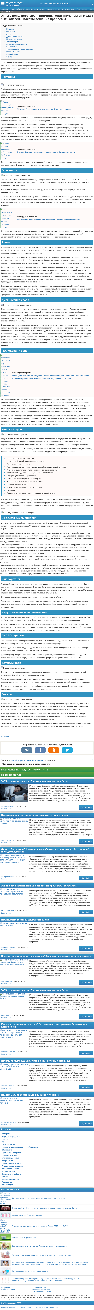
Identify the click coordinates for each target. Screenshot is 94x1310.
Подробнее (86, 807)
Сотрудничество (39, 1287)
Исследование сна (14, 39)
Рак (3, 1142)
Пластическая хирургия (12, 1166)
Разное (5, 1139)
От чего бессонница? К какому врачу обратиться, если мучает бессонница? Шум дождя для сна (45, 850)
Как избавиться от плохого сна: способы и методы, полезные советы (48, 220)
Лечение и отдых (9, 1155)
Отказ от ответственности (47, 1307)
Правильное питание (11, 1163)
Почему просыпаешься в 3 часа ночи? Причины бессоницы (35, 1060)
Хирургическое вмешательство (19, 49)
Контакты (65, 3)
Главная (44, 3)
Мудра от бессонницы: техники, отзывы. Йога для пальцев (43, 109)
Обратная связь (8, 1289)
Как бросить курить (11, 1168)
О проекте (54, 3)
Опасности (10, 31)
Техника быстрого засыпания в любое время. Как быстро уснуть (46, 152)
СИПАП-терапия (13, 52)
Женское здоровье (10, 1179)
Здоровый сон (6, 808)
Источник (5, 736)
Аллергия (6, 1134)
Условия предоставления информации (17, 1307)
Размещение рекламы (41, 1289)
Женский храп (12, 42)
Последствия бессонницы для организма (25, 919)
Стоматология (8, 1144)
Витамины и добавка (11, 1174)
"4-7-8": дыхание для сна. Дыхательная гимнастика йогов (34, 781)
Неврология (7, 1160)
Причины (10, 29)
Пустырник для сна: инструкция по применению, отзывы (34, 815)
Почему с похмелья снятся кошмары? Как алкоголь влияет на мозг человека (46, 956)
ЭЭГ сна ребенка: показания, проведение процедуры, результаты (39, 885)
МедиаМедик (14, 2)
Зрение (5, 1177)
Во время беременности (16, 44)
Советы (9, 57)
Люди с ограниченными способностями (20, 1147)
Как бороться (11, 47)
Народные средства (10, 1136)
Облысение (7, 1150)
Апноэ (8, 34)
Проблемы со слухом (11, 1152)
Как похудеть (8, 1185)
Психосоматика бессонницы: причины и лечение (30, 1094)
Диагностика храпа (14, 37)
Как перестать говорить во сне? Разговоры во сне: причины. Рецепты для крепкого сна (44, 1025)
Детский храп (12, 54)
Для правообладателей (41, 1291)
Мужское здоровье (10, 1158)
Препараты (7, 1182)
